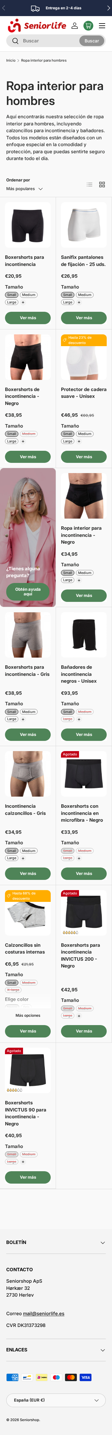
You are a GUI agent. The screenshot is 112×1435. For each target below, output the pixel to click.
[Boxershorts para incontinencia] (28, 225)
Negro (12, 1007)
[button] (88, 26)
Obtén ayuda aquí (28, 592)
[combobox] (56, 40)
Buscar (92, 40)
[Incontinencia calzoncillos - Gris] (28, 774)
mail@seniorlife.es (43, 1313)
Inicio (11, 60)
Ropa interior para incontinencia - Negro (81, 535)
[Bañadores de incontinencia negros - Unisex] (84, 635)
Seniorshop (29, 1420)
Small (11, 295)
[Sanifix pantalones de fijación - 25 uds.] (84, 225)
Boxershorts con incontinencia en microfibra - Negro (82, 813)
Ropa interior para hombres (44, 60)
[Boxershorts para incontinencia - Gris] (28, 635)
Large (11, 302)
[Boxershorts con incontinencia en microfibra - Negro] (84, 774)
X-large (13, 990)
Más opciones (28, 1015)
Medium (28, 295)
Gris (26, 1007)
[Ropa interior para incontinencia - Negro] (84, 496)
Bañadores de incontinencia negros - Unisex (79, 674)
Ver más (28, 317)
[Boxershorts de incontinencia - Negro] (28, 357)
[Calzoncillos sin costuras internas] (28, 913)
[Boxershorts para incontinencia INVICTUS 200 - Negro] (84, 913)
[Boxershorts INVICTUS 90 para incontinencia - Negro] (28, 1070)
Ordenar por (18, 179)
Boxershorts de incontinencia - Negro (22, 396)
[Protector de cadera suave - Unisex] (84, 357)
